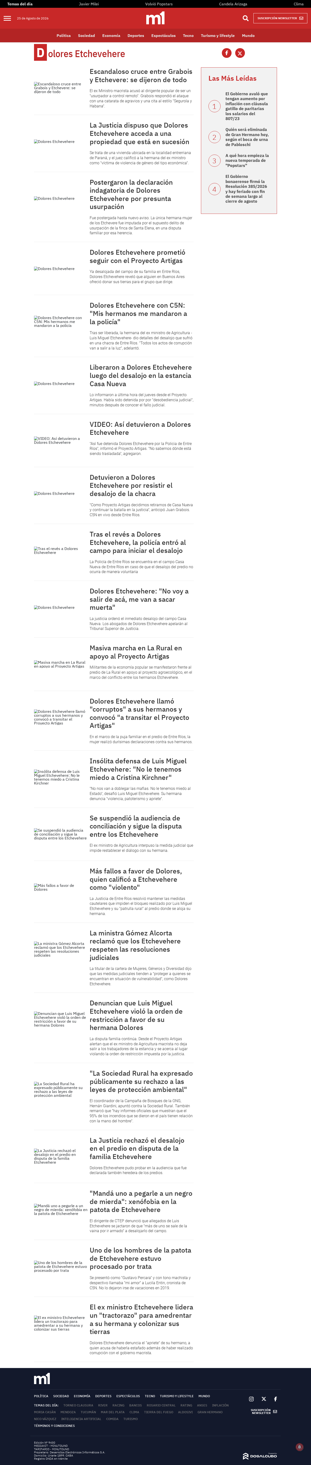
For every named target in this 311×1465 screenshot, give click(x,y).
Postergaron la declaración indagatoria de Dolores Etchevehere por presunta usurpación (131, 194)
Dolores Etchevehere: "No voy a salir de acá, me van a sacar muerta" (139, 599)
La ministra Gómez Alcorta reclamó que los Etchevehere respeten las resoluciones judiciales (135, 945)
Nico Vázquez (45, 1419)
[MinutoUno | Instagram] (251, 1399)
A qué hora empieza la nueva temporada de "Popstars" (247, 160)
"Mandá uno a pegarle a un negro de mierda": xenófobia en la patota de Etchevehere (141, 1201)
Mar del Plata (113, 1412)
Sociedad (86, 35)
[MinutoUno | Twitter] (264, 1399)
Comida (112, 1419)
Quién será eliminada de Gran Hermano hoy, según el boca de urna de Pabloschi (247, 137)
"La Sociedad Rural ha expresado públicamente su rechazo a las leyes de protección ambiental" (141, 1081)
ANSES (202, 1405)
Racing (118, 1405)
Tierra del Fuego (158, 1412)
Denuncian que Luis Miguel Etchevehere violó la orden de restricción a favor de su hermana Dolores (136, 1015)
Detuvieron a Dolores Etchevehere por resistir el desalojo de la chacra (131, 485)
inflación (220, 1405)
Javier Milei (89, 3)
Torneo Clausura (78, 1405)
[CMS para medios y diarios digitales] (260, 1458)
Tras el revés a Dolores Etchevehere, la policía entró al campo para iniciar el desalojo (138, 542)
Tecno (188, 35)
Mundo (248, 35)
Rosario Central (161, 1405)
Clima (299, 3)
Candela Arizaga (233, 3)
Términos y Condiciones (54, 1426)
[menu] (10, 18)
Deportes (136, 35)
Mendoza (68, 1412)
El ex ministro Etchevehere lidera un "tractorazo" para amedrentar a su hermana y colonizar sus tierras (141, 1319)
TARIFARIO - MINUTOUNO (52, 1449)
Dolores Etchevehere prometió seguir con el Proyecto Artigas (137, 256)
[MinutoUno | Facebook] (273, 1399)
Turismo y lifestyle (218, 35)
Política (64, 35)
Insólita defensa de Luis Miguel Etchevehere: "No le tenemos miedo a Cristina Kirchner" (138, 769)
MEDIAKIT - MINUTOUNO (51, 1446)
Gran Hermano (210, 1412)
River (103, 1405)
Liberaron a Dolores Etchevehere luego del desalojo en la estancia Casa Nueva (141, 375)
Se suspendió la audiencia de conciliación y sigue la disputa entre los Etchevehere (136, 826)
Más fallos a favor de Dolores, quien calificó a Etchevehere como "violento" (136, 879)
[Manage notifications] (299, 1447)
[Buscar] (246, 18)
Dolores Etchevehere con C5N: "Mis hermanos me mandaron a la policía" (138, 313)
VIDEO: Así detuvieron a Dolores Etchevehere (140, 428)
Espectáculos (163, 35)
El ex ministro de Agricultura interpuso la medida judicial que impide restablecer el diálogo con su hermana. (141, 848)
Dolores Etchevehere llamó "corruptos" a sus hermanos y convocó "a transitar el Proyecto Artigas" (139, 713)
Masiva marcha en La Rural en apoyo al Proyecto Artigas (136, 652)
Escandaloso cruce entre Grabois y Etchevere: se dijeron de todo (141, 75)
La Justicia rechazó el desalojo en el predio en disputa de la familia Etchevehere (137, 1148)
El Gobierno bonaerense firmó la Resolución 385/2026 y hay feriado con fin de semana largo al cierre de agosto (246, 189)
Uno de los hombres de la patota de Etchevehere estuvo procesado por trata (140, 1258)
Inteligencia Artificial (81, 1419)
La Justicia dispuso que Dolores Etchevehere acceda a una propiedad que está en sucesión (139, 133)
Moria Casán (45, 1412)
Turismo (130, 1419)
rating (186, 1405)
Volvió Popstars (159, 3)
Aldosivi (185, 1412)
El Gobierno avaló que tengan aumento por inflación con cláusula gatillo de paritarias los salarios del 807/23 (246, 106)
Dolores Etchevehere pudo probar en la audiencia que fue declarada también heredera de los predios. (138, 1170)
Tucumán (88, 1412)
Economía (111, 35)
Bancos (135, 1405)
